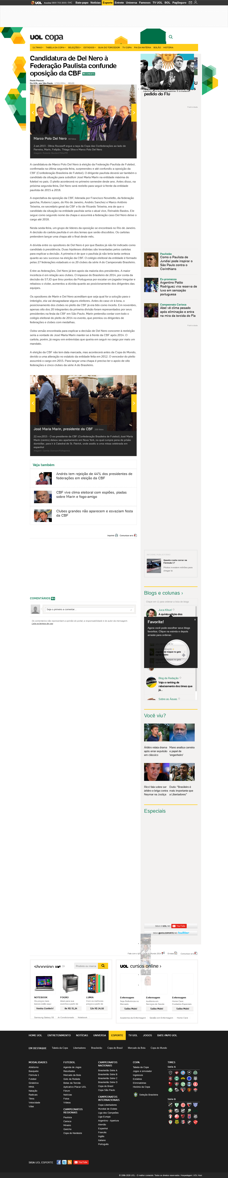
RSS (70, 1162)
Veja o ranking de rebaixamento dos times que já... (175, 686)
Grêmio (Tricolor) (189, 1084)
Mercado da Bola (136, 1048)
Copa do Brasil (115, 1048)
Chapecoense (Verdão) (195, 1073)
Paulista (67, 1117)
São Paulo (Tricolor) (183, 1090)
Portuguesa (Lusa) (170, 1122)
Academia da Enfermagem (133, 1017)
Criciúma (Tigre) (183, 1078)
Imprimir (110, 535)
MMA (31, 1086)
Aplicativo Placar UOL (74, 1086)
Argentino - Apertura (108, 1120)
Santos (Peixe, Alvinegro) (177, 1090)
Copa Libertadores (107, 1104)
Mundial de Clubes (107, 1108)
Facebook (59, 1162)
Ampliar (125, 89)
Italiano (102, 1140)
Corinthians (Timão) (170, 1078)
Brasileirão (96, 1048)
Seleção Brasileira (148, 1094)
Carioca (67, 1121)
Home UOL (35, 1035)
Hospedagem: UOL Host (191, 1175)
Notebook (82, 1017)
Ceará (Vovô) (183, 1111)
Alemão (102, 1124)
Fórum (66, 1090)
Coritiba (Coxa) (177, 1078)
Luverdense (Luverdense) (189, 1111)
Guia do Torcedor (109, 47)
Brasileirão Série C (107, 1078)
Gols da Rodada (71, 1079)
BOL (167, 2)
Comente (90, 74)
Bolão (157, 47)
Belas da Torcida (72, 1082)
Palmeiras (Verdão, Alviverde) (170, 1090)
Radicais (33, 1094)
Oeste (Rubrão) (183, 1116)
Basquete (33, 1071)
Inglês (101, 1136)
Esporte (108, 2)
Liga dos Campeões (108, 1112)
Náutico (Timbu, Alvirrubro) (177, 1116)
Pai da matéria (142, 47)
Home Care (182, 1017)
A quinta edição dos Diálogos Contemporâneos (175, 616)
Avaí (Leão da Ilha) (195, 1105)
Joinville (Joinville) (170, 1116)
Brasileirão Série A (107, 1070)
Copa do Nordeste (72, 1133)
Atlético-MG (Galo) (170, 1073)
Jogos (147, 1035)
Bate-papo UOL (167, 1035)
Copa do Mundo (159, 1048)
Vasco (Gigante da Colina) (189, 1122)
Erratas (171, 953)
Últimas (37, 47)
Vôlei (31, 1106)
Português (103, 1144)
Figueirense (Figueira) (195, 1078)
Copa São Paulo (106, 1090)
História (168, 47)
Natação (33, 1090)
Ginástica (33, 1082)
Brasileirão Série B (107, 1074)
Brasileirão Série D (107, 1082)
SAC (70, 2)
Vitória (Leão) (195, 1090)
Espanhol (103, 1128)
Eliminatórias (139, 1082)
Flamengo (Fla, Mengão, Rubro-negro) (170, 1084)
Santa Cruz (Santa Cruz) (183, 1122)
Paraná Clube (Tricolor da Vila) (189, 1116)
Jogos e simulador (142, 1071)
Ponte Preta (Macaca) (195, 1116)
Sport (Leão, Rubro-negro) (189, 1090)
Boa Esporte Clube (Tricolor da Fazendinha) (170, 1111)
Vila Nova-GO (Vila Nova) (195, 1122)
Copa (54, 36)
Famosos (145, 2)
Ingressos (138, 1075)
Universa (131, 2)
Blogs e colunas (162, 593)
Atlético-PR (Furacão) (177, 1073)
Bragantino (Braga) (177, 1111)
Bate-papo (82, 2)
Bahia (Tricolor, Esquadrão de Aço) (183, 1073)
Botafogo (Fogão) (189, 1073)
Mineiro (67, 1125)
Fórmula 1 (34, 1075)
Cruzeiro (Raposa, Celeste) (189, 1078)
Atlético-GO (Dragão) (189, 1105)
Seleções (74, 47)
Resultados (69, 1071)
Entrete (119, 2)
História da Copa (141, 1086)
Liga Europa (104, 1116)
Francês (102, 1132)
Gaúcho (67, 1129)
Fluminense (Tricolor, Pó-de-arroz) (177, 1084)
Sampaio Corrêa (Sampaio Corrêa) (177, 1122)
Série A (172, 1066)
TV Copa (127, 47)
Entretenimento (59, 1035)
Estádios (89, 47)
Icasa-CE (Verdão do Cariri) (195, 1111)
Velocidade (34, 1102)
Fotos (66, 1098)
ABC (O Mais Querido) (170, 1105)
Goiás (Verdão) (183, 1084)
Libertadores (79, 1048)
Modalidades (38, 1062)
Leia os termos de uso (42, 623)
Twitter (64, 1162)
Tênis (31, 1098)
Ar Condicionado (66, 1017)
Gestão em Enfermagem (161, 1017)
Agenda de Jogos (72, 1067)
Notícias (95, 2)
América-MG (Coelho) (177, 1105)
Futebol (32, 1079)
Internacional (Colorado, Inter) (195, 1084)
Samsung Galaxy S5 (44, 1017)
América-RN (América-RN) (183, 1105)
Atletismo (33, 1067)
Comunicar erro (126, 535)
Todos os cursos (186, 967)
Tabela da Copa (55, 47)
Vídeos (67, 1102)
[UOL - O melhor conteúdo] (35, 4)
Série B (172, 1099)
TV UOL (157, 2)
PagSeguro (179, 2)
